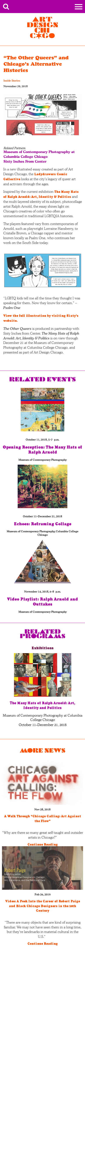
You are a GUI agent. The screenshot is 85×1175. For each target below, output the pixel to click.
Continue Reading (42, 844)
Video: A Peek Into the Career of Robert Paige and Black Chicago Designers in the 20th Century (42, 906)
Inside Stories (11, 80)
